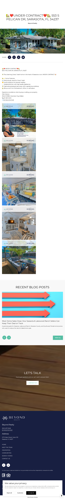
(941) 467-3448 (6, 428)
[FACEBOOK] (3, 465)
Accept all (31, 493)
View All (58, 337)
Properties (6, 450)
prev (4, 337)
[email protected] (8, 100)
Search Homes (7, 456)
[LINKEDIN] (8, 465)
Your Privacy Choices (32, 497)
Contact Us (6, 458)
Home (4, 444)
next (9, 337)
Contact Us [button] (32, 383)
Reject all (9, 493)
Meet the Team (7, 447)
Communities (6, 453)
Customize (20, 493)
